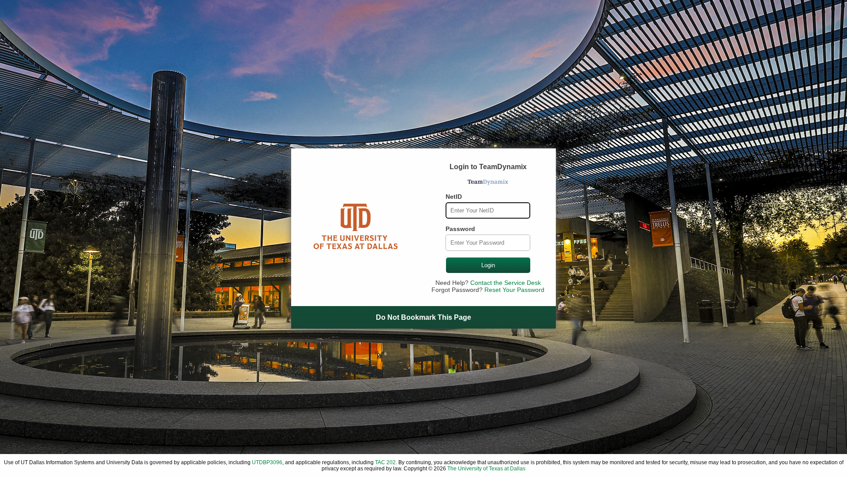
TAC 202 (385, 462)
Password (460, 228)
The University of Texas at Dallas (486, 469)
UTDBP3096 (267, 462)
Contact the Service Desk (505, 282)
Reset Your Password (514, 289)
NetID (454, 196)
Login (488, 265)
